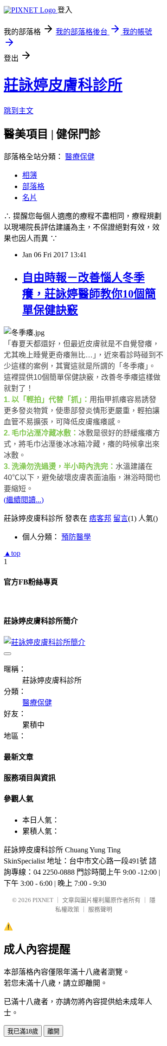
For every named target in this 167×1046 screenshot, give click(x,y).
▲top (12, 553)
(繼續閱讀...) (24, 500)
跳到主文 (18, 111)
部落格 (33, 186)
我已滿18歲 (22, 1031)
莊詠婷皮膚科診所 (63, 85)
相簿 (29, 175)
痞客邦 (100, 518)
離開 (53, 1031)
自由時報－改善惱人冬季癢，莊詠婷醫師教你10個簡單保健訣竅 (89, 294)
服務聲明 (100, 909)
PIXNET (42, 900)
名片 (29, 197)
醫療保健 (80, 157)
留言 (120, 518)
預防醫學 (76, 537)
